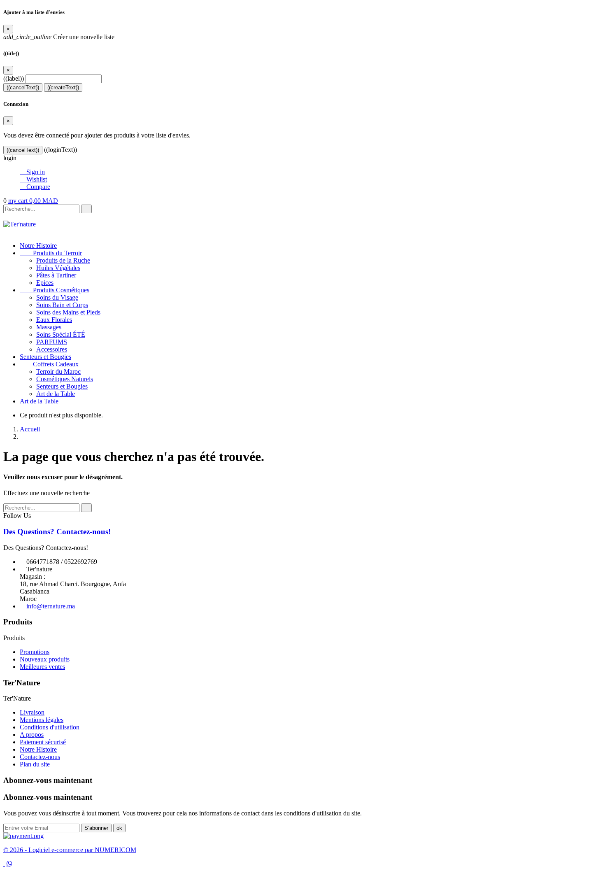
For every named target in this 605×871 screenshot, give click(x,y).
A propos (32, 734)
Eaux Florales (54, 319)
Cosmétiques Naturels (64, 378)
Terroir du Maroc (58, 371)
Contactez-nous (40, 756)
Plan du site (35, 764)
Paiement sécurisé (43, 741)
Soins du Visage (57, 297)
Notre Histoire (38, 245)
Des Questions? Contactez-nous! (57, 531)
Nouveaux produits (45, 659)
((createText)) (63, 87)
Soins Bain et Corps (62, 304)
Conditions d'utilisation (49, 727)
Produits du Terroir (51, 252)
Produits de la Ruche (63, 260)
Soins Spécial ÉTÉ (60, 334)
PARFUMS (51, 341)
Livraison (32, 712)
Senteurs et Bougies (45, 356)
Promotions (34, 651)
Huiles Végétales (58, 267)
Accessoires (51, 349)
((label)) (13, 78)
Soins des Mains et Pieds (68, 312)
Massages (48, 327)
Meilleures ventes (42, 666)
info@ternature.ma (50, 606)
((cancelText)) (23, 87)
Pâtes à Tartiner (56, 275)
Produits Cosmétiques (54, 289)
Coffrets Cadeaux (49, 364)
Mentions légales (41, 719)
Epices (45, 282)
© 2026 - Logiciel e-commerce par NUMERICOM (69, 849)
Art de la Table (55, 393)
